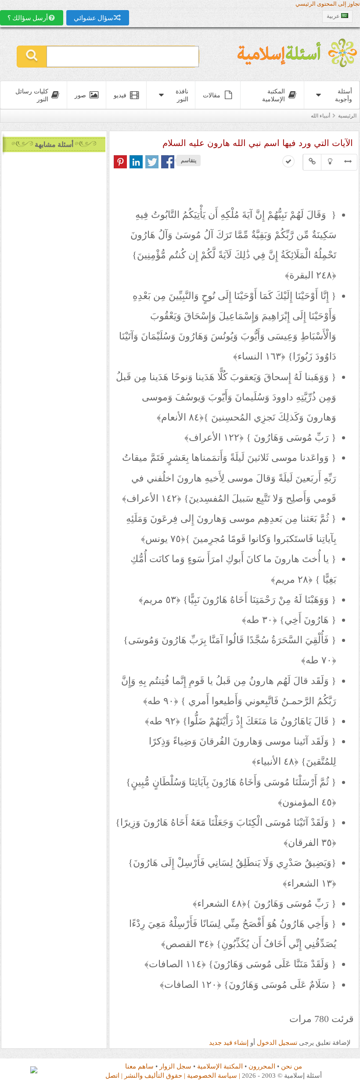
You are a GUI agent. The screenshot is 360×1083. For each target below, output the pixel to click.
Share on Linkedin (136, 161)
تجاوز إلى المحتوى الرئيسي (327, 4)
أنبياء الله (320, 116)
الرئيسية (347, 116)
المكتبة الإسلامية (220, 1066)
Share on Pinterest (120, 161)
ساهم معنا (139, 1066)
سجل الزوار (175, 1066)
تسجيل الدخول (277, 1042)
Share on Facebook (167, 161)
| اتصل (113, 1075)
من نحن (291, 1066)
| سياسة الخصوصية (213, 1075)
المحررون (261, 1066)
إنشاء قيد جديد (228, 1042)
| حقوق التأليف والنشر (154, 1075)
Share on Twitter (151, 161)
